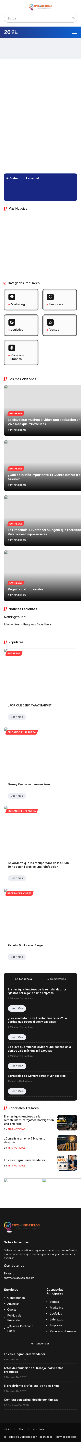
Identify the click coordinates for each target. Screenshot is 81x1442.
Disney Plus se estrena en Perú (29, 784)
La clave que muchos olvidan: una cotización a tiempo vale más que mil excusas (39, 1048)
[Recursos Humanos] (21, 353)
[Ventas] (59, 325)
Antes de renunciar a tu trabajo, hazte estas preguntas (33, 1369)
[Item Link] (11, 48)
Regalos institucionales (25, 589)
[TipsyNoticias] (40, 7)
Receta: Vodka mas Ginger (25, 945)
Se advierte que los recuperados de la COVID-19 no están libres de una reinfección (39, 864)
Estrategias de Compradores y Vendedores (37, 1075)
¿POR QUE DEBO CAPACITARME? (30, 705)
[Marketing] (21, 300)
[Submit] (73, 19)
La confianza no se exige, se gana (47, 188)
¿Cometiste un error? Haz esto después (47, 237)
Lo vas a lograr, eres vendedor (71, 237)
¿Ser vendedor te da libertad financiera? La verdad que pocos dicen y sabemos (37, 1019)
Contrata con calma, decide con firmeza (31, 1399)
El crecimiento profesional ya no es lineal (31, 1385)
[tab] (23, 980)
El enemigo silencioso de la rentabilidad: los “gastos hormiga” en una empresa (48, 48)
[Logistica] (21, 325)
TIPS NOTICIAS (37, 193)
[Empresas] (59, 300)
